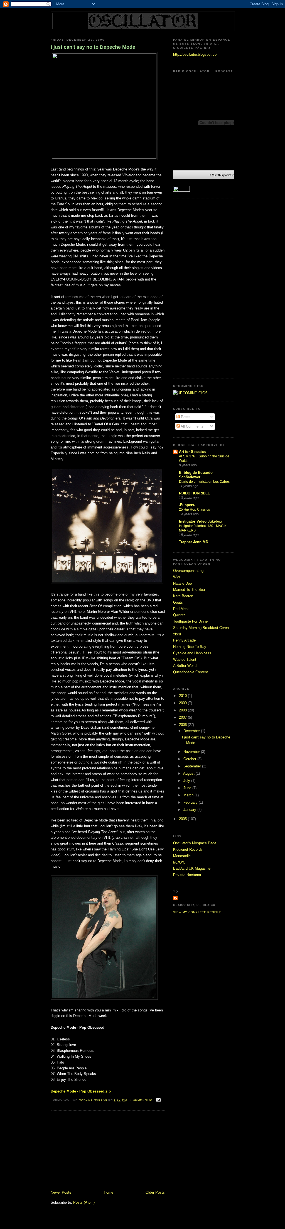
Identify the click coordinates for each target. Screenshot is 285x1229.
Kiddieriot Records (188, 849)
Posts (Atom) (84, 1202)
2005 (183, 819)
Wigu (177, 577)
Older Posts (155, 1192)
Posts (185, 417)
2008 (183, 710)
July (187, 781)
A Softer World (184, 666)
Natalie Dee (182, 583)
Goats (178, 602)
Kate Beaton (183, 596)
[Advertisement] (92, 1151)
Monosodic (182, 856)
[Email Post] (158, 1099)
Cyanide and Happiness (192, 653)
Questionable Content (190, 672)
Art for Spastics (192, 452)
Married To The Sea (189, 589)
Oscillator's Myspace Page (194, 843)
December (192, 731)
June (187, 788)
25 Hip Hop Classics (194, 509)
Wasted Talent (184, 659)
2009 (183, 703)
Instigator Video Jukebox (200, 521)
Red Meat (181, 609)
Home (108, 1192)
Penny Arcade (184, 640)
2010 (183, 696)
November (192, 752)
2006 (183, 725)
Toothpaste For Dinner (191, 621)
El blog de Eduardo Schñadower (196, 474)
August (189, 773)
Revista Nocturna (187, 875)
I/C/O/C (179, 862)
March (189, 795)
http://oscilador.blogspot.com (196, 54)
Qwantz (179, 615)
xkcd (177, 634)
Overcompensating (188, 571)
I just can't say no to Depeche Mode (93, 47)
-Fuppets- (187, 505)
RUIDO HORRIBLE (194, 493)
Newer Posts (61, 1192)
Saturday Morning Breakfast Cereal (201, 628)
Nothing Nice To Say (189, 647)
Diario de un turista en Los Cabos (204, 482)
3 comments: (141, 1099)
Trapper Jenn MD (193, 542)
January (190, 810)
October (190, 759)
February (191, 802)
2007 (183, 717)
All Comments (191, 426)
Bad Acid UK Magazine (191, 868)
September (192, 766)
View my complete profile (197, 912)
